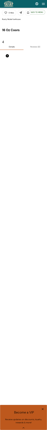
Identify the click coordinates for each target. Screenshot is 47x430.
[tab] (12, 47)
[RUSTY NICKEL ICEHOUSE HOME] (14, 4)
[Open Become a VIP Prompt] (23, 427)
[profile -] (36, 3)
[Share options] (21, 13)
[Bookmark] (28, 13)
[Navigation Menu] (43, 4)
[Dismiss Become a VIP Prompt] (43, 409)
